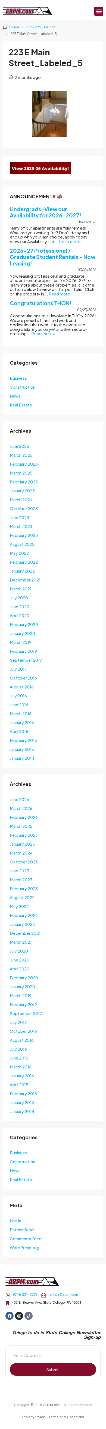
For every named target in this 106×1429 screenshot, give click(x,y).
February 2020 (24, 624)
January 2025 (22, 490)
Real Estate (21, 404)
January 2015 (22, 749)
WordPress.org (24, 1247)
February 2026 (24, 463)
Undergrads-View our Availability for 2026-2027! (45, 212)
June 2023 (19, 517)
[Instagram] (19, 1316)
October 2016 (23, 677)
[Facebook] (9, 1316)
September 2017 (26, 660)
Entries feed (22, 1229)
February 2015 (23, 740)
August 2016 (22, 686)
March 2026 (21, 455)
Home (14, 27)
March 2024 (21, 499)
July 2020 (19, 597)
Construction (22, 386)
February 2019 (23, 651)
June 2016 (19, 704)
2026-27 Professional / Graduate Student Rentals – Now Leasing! (52, 257)
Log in (15, 1220)
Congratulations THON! (40, 303)
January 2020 (22, 633)
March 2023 (21, 526)
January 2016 (22, 722)
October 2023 (24, 508)
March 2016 (21, 713)
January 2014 (22, 758)
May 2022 (19, 553)
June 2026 (19, 446)
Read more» (71, 241)
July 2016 (18, 695)
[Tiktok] (28, 1316)
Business (18, 378)
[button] (98, 11)
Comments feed (26, 1238)
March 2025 (21, 472)
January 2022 (22, 570)
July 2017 (18, 668)
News (15, 395)
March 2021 (21, 588)
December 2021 (25, 579)
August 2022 (22, 544)
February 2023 (24, 535)
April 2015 (19, 731)
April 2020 (19, 615)
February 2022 (24, 561)
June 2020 (19, 606)
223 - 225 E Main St (40, 27)
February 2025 (24, 481)
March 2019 (21, 642)
